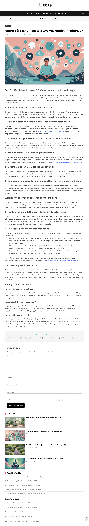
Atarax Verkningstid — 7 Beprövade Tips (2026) (22, 481)
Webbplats (10, 392)
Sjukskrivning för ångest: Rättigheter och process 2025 (43, 417)
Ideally (8, 34)
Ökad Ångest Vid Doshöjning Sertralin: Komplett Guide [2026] (46, 445)
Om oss (37, 13)
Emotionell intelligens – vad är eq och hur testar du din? (23, 503)
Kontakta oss (28, 13)
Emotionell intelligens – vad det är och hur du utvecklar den (24, 512)
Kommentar (11, 356)
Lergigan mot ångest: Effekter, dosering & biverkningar (24, 485)
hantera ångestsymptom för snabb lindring (66, 162)
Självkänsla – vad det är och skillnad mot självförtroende (23, 521)
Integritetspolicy (49, 13)
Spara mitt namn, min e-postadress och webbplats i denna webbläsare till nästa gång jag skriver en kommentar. (43, 400)
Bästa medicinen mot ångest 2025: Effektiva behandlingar (25, 477)
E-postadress (12, 385)
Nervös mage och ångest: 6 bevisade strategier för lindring (45, 458)
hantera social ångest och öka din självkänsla (62, 261)
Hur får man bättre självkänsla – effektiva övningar (21, 507)
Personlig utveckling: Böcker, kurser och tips (19, 516)
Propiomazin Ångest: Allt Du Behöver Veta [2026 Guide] (44, 431)
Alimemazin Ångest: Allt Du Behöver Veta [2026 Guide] (24, 489)
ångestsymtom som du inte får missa (51, 131)
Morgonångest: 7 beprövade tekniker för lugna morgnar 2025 (26, 493)
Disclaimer (62, 13)
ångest (8, 26)
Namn (9, 378)
